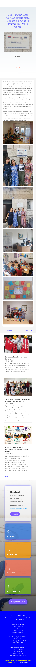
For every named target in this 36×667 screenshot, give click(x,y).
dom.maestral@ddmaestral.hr (18, 508)
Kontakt (15, 514)
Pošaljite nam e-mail (18, 602)
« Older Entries (8, 476)
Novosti (18, 68)
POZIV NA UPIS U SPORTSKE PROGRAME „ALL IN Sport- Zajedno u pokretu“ (17, 450)
